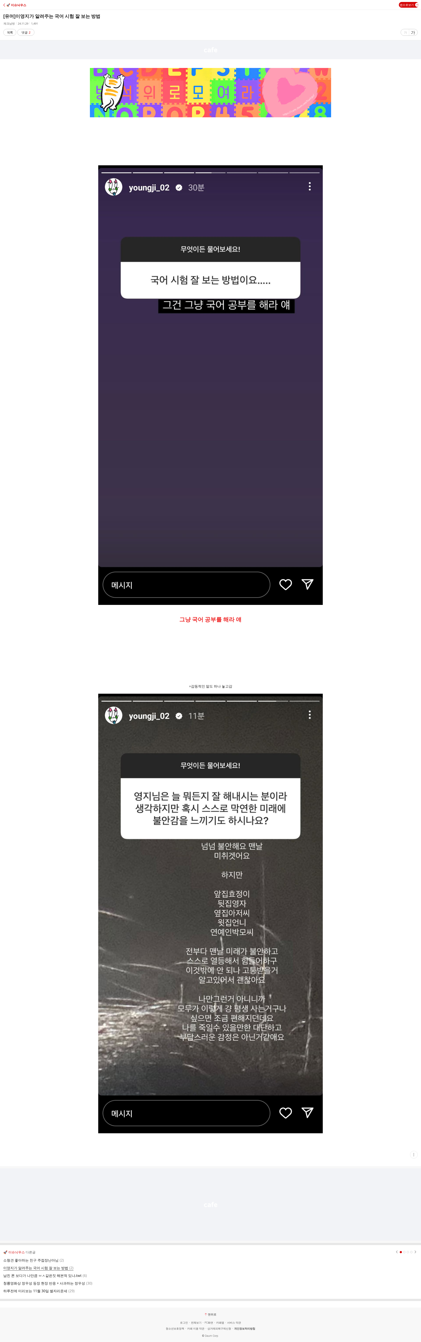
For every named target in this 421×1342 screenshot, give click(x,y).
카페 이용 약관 (195, 1328)
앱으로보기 (407, 5)
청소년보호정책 (175, 1328)
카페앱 (220, 1322)
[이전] (396, 1252)
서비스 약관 (234, 1322)
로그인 (184, 1322)
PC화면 (209, 1322)
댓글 (25, 32)
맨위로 (212, 1314)
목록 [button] (10, 32)
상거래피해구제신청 (219, 1328)
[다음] (415, 1252)
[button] (22, 5)
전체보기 (196, 1322)
